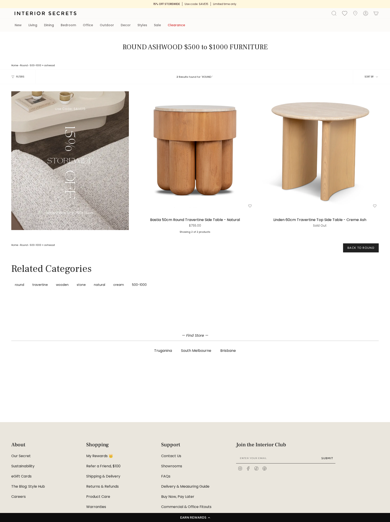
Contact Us (171, 456)
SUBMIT (327, 458)
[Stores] (355, 13)
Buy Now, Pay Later (177, 496)
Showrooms (171, 466)
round (19, 284)
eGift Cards (21, 476)
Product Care (98, 496)
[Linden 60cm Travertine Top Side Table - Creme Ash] (320, 150)
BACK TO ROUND (360, 247)
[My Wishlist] (344, 13)
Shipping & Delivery (103, 476)
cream (118, 284)
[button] (195, 517)
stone (81, 284)
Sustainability (23, 466)
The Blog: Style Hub (28, 486)
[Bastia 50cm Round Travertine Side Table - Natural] (195, 150)
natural (99, 284)
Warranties (96, 506)
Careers (18, 496)
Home (14, 65)
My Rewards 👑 (99, 456)
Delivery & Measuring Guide (185, 486)
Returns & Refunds (102, 486)
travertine (40, 284)
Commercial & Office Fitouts (186, 506)
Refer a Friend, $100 (103, 466)
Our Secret (21, 456)
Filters (20, 76)
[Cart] (376, 13)
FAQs (165, 476)
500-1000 (35, 65)
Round (24, 65)
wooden (62, 284)
